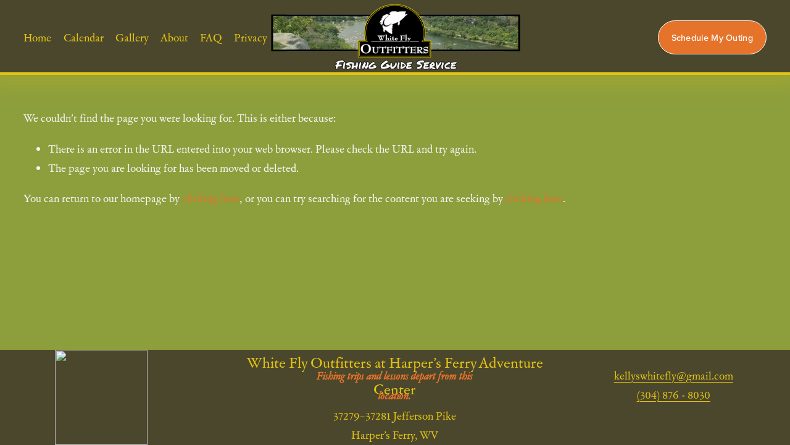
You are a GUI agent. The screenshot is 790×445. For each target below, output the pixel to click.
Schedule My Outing (712, 37)
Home (37, 37)
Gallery (132, 37)
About (174, 37)
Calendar (84, 37)
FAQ (211, 37)
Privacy (250, 37)
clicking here (210, 198)
